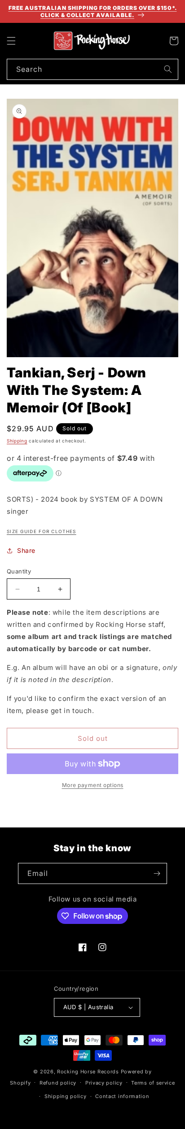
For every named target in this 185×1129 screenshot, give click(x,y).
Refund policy (58, 1083)
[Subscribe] (157, 873)
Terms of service (153, 1083)
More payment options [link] (92, 785)
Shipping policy (65, 1096)
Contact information (122, 1096)
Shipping (17, 440)
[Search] (168, 69)
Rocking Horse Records (88, 1071)
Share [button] (26, 550)
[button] (11, 41)
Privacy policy (104, 1083)
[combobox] (92, 69)
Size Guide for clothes (41, 531)
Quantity (19, 571)
